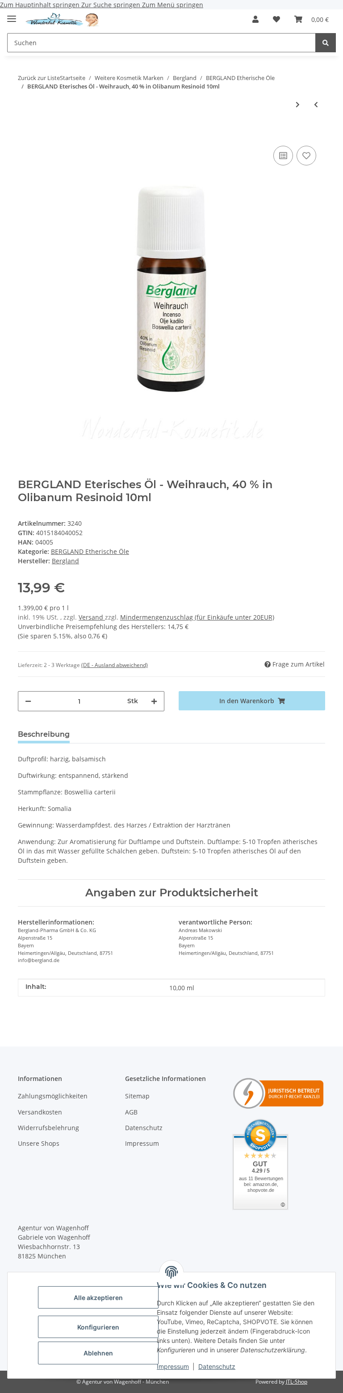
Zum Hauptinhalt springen (40, 4)
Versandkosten (40, 1112)
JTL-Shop (296, 1381)
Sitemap (137, 1096)
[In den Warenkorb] (25, 130)
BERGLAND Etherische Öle (90, 551)
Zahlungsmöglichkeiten (53, 1096)
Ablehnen (98, 1353)
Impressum (173, 1366)
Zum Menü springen (172, 4)
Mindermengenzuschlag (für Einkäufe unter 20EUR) (197, 617)
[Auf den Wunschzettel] (306, 155)
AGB (131, 1112)
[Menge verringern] (28, 701)
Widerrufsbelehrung (48, 1127)
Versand (92, 617)
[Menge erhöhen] (154, 701)
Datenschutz (216, 1366)
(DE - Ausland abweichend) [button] (114, 665)
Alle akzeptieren (98, 1297)
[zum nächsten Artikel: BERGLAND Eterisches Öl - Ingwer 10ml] (298, 104)
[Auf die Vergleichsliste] (283, 155)
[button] (255, 19)
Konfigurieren (98, 1327)
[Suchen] (325, 42)
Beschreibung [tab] (44, 734)
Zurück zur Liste (39, 78)
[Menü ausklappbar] (11, 15)
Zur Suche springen (111, 4)
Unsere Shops (38, 1143)
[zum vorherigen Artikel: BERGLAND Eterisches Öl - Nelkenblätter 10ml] (316, 104)
